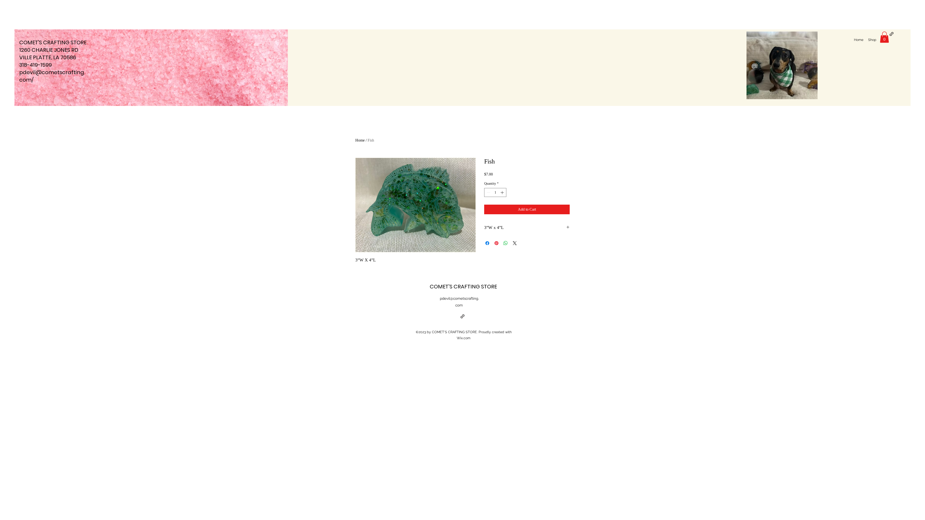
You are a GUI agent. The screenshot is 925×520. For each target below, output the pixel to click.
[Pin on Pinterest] (496, 243)
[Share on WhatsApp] (506, 243)
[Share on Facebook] (487, 243)
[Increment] (503, 192)
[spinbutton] (495, 192)
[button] (884, 37)
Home (360, 140)
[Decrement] (488, 192)
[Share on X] (515, 243)
